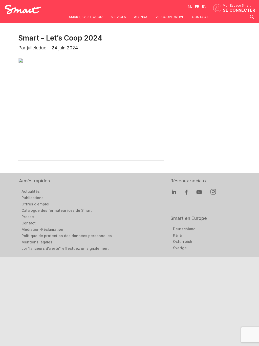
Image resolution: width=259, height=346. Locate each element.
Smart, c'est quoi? (86, 17)
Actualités (30, 191)
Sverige (180, 248)
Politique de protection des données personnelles (66, 236)
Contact (200, 17)
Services (118, 17)
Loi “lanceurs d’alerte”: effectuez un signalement (65, 248)
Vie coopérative (170, 17)
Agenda (140, 17)
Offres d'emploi (35, 204)
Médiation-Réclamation (42, 229)
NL (190, 6)
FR (197, 6)
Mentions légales (36, 242)
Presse (27, 217)
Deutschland (184, 229)
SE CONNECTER (239, 10)
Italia (177, 235)
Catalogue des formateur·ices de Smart (56, 210)
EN (204, 6)
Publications (32, 198)
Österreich (182, 242)
